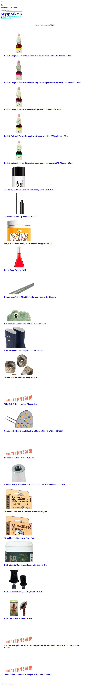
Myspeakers (11, 684)
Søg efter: (3, 10)
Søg (53, 25)
